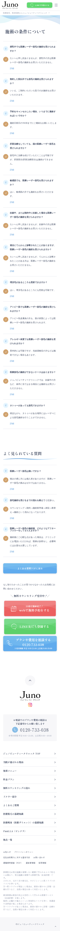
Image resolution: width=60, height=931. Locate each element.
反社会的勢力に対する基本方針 (16, 857)
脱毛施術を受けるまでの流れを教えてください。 (33, 500)
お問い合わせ (39, 857)
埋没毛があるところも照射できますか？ (28, 282)
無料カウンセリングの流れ (16, 788)
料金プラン (8, 779)
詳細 (12, 68)
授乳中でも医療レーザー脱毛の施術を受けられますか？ (33, 48)
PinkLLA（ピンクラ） (15, 831)
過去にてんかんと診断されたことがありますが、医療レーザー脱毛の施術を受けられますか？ (33, 247)
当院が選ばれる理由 (13, 762)
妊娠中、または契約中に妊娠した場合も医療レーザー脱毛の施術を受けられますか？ (33, 214)
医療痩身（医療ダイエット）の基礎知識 (23, 822)
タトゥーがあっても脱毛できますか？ (27, 405)
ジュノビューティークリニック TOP (21, 753)
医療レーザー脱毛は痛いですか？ (25, 471)
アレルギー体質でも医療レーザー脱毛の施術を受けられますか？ (33, 341)
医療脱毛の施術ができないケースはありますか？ (33, 371)
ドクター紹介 (10, 796)
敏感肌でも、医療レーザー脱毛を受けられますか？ (32, 182)
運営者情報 (30, 862)
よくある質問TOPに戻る (30, 568)
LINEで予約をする (42, 5)
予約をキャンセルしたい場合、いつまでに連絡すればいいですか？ (33, 113)
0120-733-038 (34, 730)
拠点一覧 (7, 839)
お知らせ (7, 852)
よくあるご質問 (11, 805)
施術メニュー (10, 770)
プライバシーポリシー (23, 852)
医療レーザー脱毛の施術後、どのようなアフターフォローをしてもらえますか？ (33, 529)
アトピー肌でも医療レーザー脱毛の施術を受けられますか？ (33, 308)
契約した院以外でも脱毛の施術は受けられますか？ (32, 81)
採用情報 (42, 862)
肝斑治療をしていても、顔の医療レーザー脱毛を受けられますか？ (33, 145)
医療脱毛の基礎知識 (13, 813)
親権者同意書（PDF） (13, 862)
